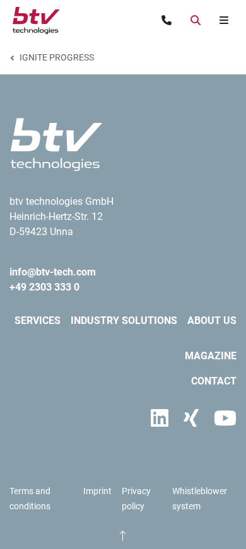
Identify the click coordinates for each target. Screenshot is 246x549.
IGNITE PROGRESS (57, 57)
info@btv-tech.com (52, 272)
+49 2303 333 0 (44, 287)
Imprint (97, 491)
